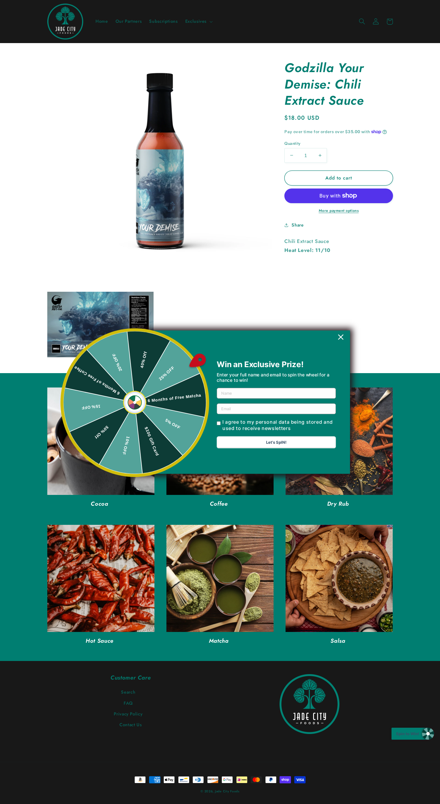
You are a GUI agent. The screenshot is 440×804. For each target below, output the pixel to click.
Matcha (219, 641)
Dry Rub (338, 504)
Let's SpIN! (276, 442)
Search (128, 692)
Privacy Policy (128, 714)
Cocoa (99, 504)
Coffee (219, 504)
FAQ (128, 703)
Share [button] (298, 224)
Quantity (292, 143)
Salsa (337, 641)
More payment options (339, 210)
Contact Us (130, 724)
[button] (198, 21)
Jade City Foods (227, 791)
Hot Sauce (99, 641)
